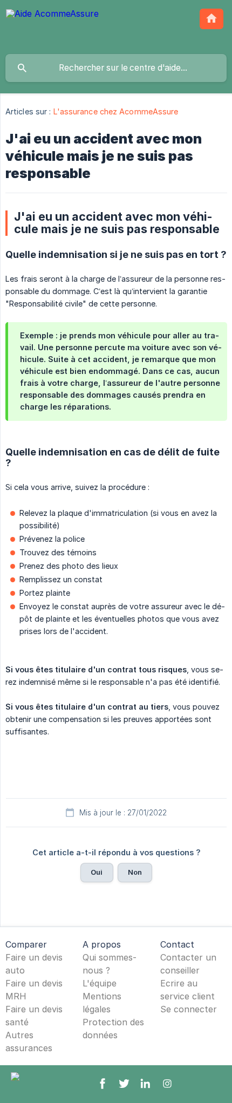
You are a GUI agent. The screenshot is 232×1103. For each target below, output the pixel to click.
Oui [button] (97, 872)
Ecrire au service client (187, 990)
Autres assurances (28, 1041)
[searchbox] (116, 68)
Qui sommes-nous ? (110, 964)
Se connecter (188, 1009)
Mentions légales (102, 1003)
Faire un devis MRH (34, 990)
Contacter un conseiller (188, 964)
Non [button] (135, 872)
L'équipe (100, 983)
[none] (52, 26)
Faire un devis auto (34, 964)
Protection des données (113, 1028)
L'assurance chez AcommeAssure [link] (116, 111)
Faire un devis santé (34, 1015)
